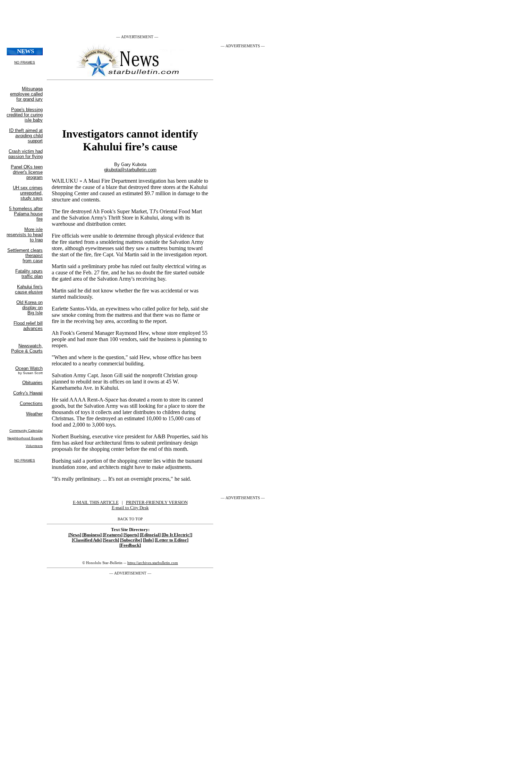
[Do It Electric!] (177, 534)
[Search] (111, 540)
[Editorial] (150, 534)
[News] (74, 534)
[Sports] (131, 534)
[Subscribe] (131, 540)
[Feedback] (130, 545)
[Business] (92, 534)
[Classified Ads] (87, 540)
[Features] (112, 534)
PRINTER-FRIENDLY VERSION (157, 502)
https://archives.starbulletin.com (152, 563)
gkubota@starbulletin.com (130, 169)
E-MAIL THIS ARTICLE (96, 502)
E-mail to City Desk (130, 507)
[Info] (148, 540)
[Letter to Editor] (171, 540)
